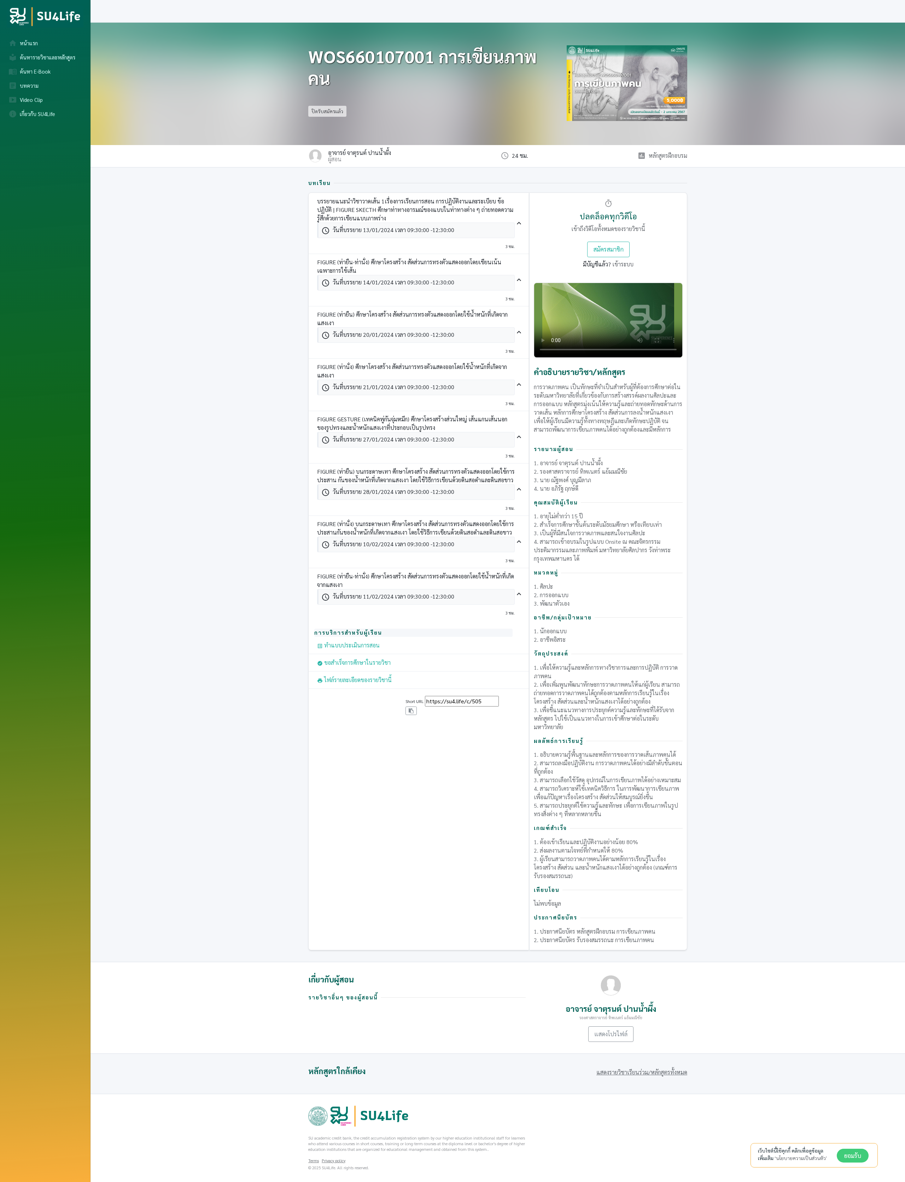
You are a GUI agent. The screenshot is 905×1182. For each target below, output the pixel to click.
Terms (313, 1160)
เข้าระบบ (623, 264)
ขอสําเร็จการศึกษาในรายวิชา (354, 662)
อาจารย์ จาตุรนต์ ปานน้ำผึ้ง (359, 152)
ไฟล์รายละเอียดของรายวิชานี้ (354, 680)
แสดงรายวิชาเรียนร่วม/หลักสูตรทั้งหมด (641, 1072)
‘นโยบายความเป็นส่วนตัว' (801, 1158)
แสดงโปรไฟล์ (610, 1034)
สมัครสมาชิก (608, 249)
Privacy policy (333, 1160)
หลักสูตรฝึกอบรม (668, 155)
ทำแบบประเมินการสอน (348, 645)
